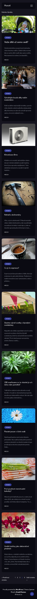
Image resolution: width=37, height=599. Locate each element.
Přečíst (6, 60)
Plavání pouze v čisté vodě (14, 432)
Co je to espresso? (11, 268)
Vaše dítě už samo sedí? (16, 42)
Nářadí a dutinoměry (12, 215)
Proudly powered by (13, 589)
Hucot (7, 5)
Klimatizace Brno (11, 155)
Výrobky (8, 37)
